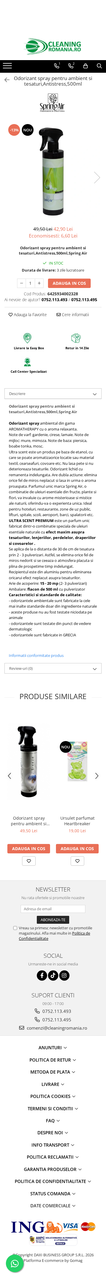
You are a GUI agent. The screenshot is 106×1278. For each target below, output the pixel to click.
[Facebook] (42, 975)
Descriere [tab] (17, 393)
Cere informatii (75, 314)
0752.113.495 (56, 1020)
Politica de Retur (50, 1060)
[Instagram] (64, 975)
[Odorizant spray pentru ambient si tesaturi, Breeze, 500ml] (28, 761)
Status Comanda (51, 1193)
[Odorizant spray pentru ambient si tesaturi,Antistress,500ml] (53, 171)
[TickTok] (53, 975)
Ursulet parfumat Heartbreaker (77, 820)
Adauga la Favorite (30, 314)
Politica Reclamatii (51, 1157)
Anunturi (51, 1047)
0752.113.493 (56, 1011)
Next (97, 178)
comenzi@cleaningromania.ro (56, 1028)
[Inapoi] (4, 80)
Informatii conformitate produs (36, 655)
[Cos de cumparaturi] (85, 66)
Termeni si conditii (51, 1108)
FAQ (51, 1120)
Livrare (51, 1084)
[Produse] (8, 67)
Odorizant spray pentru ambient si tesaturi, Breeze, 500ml (29, 820)
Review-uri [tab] (21, 668)
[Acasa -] (53, 47)
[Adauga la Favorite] (29, 861)
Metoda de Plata (50, 1072)
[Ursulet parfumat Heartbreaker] (77, 761)
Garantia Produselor (51, 1169)
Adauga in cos (69, 283)
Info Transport (51, 1145)
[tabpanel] (53, 171)
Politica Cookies (51, 1096)
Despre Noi (50, 1132)
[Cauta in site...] (99, 66)
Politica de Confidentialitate (51, 1181)
